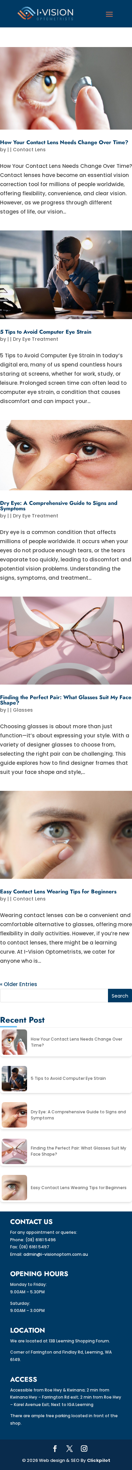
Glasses (23, 710)
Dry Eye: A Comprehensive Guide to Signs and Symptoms (58, 505)
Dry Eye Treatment (35, 339)
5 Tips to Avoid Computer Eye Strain (45, 332)
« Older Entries (18, 984)
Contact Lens (29, 149)
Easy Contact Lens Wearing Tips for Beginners (58, 891)
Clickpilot (98, 1460)
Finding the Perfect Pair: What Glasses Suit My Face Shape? (65, 700)
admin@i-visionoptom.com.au (55, 1254)
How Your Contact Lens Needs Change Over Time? (64, 142)
